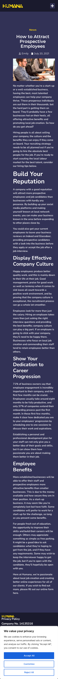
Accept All (29, 655)
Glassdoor (45, 236)
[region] (29, 652)
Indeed (30, 236)
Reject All (29, 672)
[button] (52, 5)
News (32, 29)
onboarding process (24, 410)
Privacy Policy (11, 619)
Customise (29, 664)
